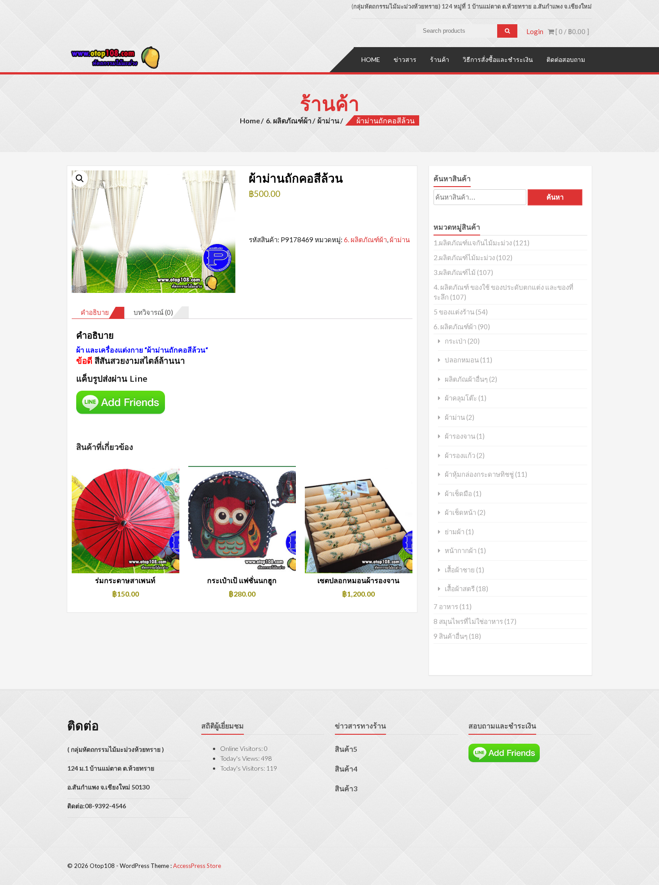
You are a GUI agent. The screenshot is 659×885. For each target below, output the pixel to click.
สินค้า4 (346, 768)
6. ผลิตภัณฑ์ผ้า (289, 120)
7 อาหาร (446, 606)
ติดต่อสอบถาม (565, 59)
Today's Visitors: (243, 768)
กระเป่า (455, 341)
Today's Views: (240, 758)
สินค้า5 (346, 749)
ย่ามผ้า (454, 531)
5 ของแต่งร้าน (454, 312)
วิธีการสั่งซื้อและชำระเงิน (498, 59)
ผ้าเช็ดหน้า (460, 512)
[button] (80, 178)
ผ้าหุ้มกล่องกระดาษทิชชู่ (479, 474)
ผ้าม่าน (328, 120)
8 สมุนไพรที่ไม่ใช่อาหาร (468, 621)
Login (534, 31)
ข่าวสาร (405, 59)
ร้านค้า (439, 59)
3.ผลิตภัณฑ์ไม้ (455, 272)
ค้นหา (555, 197)
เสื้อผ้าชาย (460, 570)
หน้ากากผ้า (461, 550)
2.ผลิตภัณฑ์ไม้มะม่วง (464, 257)
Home (370, 59)
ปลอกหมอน (462, 360)
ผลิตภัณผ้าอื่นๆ (466, 379)
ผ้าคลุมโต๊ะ (461, 398)
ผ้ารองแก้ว (460, 455)
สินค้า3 (346, 788)
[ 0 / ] (571, 31)
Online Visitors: (242, 748)
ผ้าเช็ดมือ (458, 493)
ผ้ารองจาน (460, 436)
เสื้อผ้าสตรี (460, 588)
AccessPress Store (197, 865)
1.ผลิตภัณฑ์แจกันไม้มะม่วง (473, 243)
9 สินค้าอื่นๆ (451, 636)
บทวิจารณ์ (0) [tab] (153, 312)
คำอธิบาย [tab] (95, 312)
